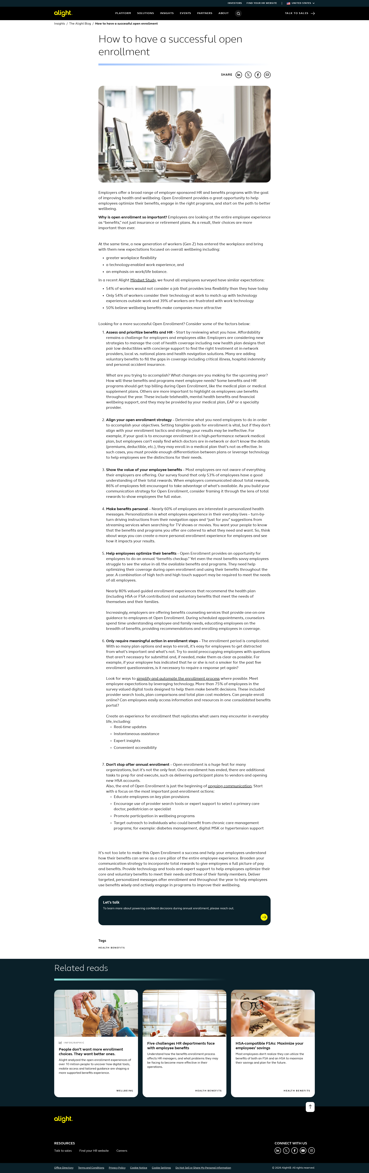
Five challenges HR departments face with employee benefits (181, 1046)
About (224, 13)
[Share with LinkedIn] (239, 75)
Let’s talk (111, 903)
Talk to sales (63, 1150)
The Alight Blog (80, 23)
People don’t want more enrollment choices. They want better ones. (91, 1052)
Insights (167, 13)
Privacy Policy (117, 1167)
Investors (235, 3)
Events (185, 13)
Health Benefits (111, 948)
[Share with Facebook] (258, 75)
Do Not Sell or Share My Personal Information (203, 1167)
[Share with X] (248, 75)
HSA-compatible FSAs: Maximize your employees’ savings (269, 1046)
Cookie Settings (161, 1167)
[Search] (238, 13)
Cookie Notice (138, 1167)
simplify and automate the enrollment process (178, 679)
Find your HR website (262, 3)
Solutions (145, 13)
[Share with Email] (267, 75)
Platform (123, 13)
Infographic (74, 1043)
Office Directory (63, 1167)
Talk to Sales (296, 13)
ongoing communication (230, 786)
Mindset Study (143, 280)
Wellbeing (124, 1091)
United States (301, 3)
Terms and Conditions (91, 1167)
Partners (204, 13)
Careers (121, 1150)
